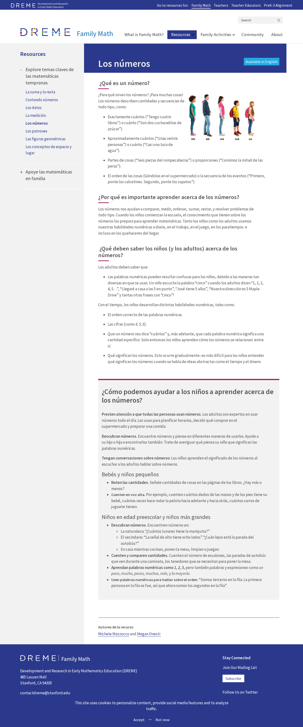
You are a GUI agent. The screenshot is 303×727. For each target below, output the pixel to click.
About (277, 34)
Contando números (42, 99)
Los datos (34, 107)
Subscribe (233, 678)
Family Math (201, 5)
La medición (36, 115)
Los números (37, 123)
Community (252, 34)
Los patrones (36, 131)
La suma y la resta (40, 92)
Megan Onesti (149, 633)
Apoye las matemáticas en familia (49, 175)
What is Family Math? (144, 34)
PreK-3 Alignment (278, 5)
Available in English (261, 61)
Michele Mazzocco (113, 633)
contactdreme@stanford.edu (45, 692)
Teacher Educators (246, 5)
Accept (139, 719)
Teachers (221, 5)
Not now (162, 719)
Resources (180, 34)
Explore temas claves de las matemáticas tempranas (50, 76)
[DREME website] (39, 5)
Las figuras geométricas (46, 138)
